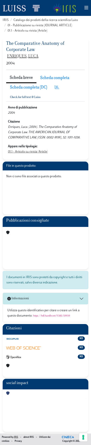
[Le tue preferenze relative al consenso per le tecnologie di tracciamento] (83, 437)
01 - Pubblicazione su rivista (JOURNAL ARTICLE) (40, 25)
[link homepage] (23, 8)
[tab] (57, 87)
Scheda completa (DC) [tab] (28, 88)
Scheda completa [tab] (54, 78)
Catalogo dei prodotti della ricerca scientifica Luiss (45, 20)
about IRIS (28, 437)
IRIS (6, 20)
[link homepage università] (64, 8)
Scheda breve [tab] (21, 78)
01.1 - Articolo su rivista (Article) (27, 30)
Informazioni (20, 298)
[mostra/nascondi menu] (86, 8)
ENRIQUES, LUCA (22, 56)
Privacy (18, 441)
